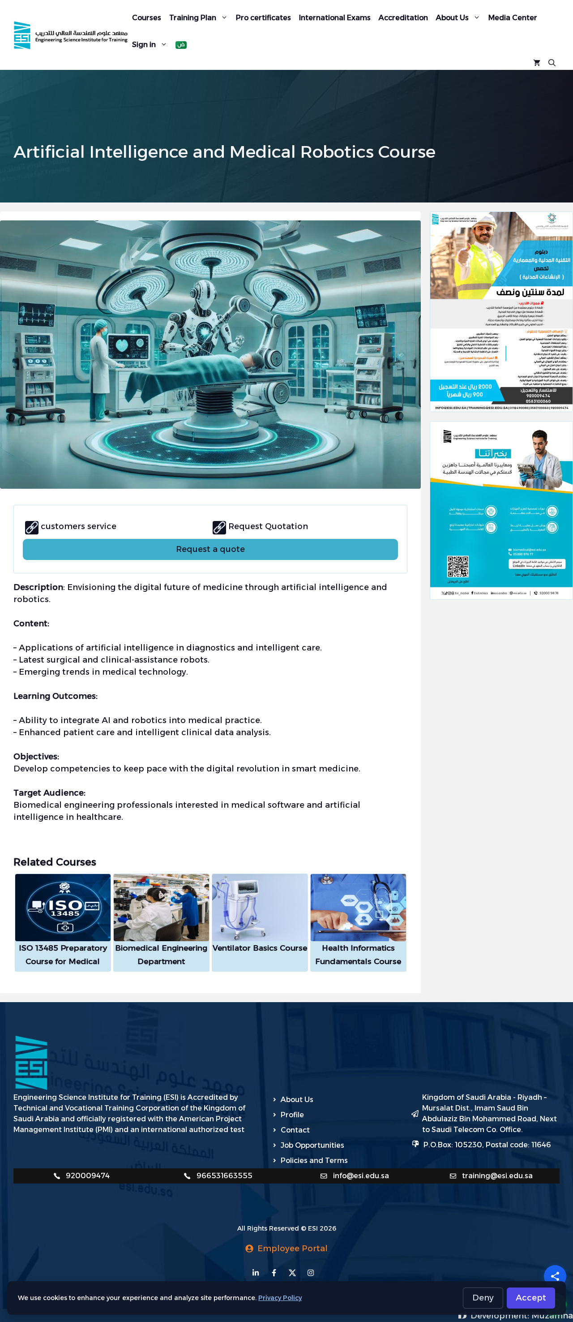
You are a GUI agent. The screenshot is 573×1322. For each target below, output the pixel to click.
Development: (500, 1316)
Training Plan (192, 17)
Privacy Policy (280, 1298)
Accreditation (403, 17)
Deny (483, 1298)
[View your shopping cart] (536, 61)
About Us (452, 17)
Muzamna (552, 1316)
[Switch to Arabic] (181, 45)
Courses (146, 17)
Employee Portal (292, 1248)
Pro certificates (263, 17)
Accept (531, 1298)
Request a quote (210, 549)
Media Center (512, 17)
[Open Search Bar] (552, 61)
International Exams (335, 17)
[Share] (555, 1276)
